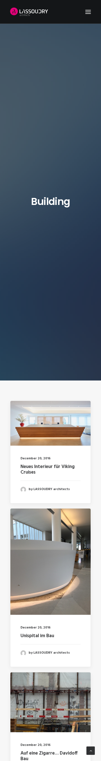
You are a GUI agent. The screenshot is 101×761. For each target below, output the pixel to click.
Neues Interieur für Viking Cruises (47, 469)
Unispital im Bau (37, 636)
